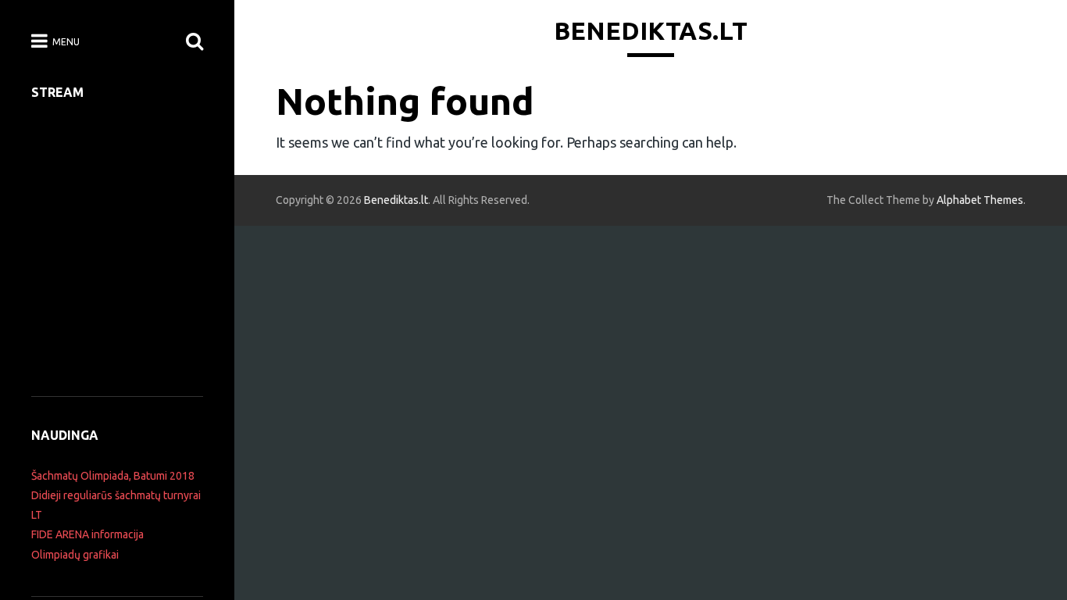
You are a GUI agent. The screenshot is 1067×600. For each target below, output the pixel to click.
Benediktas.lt (651, 30)
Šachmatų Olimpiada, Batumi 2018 (112, 476)
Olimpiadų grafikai (75, 554)
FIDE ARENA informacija (87, 534)
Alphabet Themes (980, 200)
